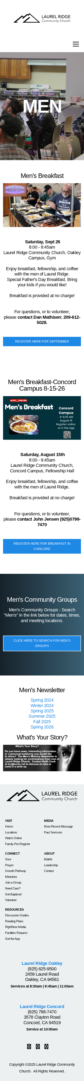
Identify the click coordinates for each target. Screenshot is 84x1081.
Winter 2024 (42, 705)
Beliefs (48, 859)
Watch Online (13, 838)
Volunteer (11, 900)
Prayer (9, 865)
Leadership (51, 865)
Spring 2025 (42, 710)
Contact (49, 871)
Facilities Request (16, 932)
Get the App (12, 938)
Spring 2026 (42, 726)
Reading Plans (14, 921)
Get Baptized (13, 894)
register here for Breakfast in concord (42, 546)
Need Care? (12, 888)
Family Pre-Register (17, 844)
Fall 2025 (42, 721)
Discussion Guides (17, 915)
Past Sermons (53, 832)
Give (8, 859)
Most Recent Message (58, 826)
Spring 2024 (42, 700)
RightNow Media (15, 927)
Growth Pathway (15, 871)
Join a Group (13, 882)
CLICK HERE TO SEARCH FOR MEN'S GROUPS (42, 643)
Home (9, 826)
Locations (11, 832)
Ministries (11, 876)
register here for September (42, 341)
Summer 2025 (42, 716)
